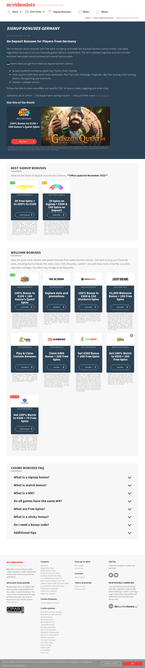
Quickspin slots (47, 642)
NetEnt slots (45, 647)
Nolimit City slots (47, 637)
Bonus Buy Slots (47, 619)
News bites (79, 565)
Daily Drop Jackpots (49, 591)
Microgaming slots (48, 627)
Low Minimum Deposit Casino (53, 586)
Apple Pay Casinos (48, 593)
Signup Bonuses (62, 11)
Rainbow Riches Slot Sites (51, 575)
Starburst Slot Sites (48, 570)
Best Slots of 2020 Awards (51, 614)
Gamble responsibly (21, 450)
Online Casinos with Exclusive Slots (55, 583)
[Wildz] (120, 339)
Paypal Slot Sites (47, 568)
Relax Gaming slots (48, 629)
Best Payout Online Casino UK (53, 581)
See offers (56, 307)
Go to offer (88, 307)
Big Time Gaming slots (49, 635)
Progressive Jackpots (49, 588)
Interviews (79, 568)
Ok (132, 663)
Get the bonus (25, 215)
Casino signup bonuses (103, 18)
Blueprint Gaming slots (50, 632)
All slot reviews (46, 617)
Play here (23, 141)
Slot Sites (35, 11)
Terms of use (80, 586)
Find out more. (12, 602)
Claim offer (25, 307)
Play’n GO (45, 652)
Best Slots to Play (48, 622)
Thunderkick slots (48, 624)
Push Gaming (46, 645)
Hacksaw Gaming (48, 640)
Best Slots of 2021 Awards (51, 612)
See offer (57, 367)
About (104, 11)
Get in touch (79, 577)
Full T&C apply (27, 234)
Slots (15, 11)
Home (87, 18)
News (86, 11)
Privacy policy (80, 589)
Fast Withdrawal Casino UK (51, 578)
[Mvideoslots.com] (21, 4)
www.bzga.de (102, 95)
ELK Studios (45, 650)
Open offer (56, 215)
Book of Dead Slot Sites (50, 573)
